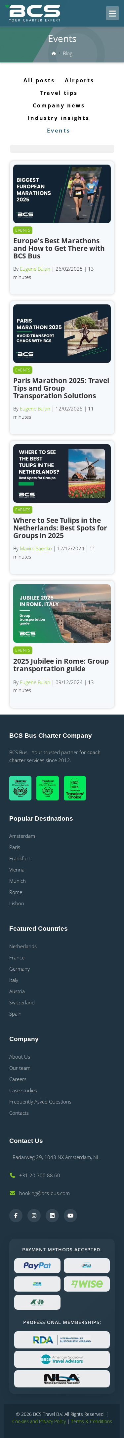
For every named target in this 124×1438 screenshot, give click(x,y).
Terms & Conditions (91, 1421)
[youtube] (70, 1215)
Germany (19, 968)
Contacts (19, 1112)
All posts (39, 80)
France (16, 957)
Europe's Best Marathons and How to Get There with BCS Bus (59, 248)
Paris (14, 847)
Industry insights (59, 118)
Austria (17, 991)
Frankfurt (19, 858)
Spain (15, 1013)
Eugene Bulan (35, 268)
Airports (79, 80)
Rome (15, 892)
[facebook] (15, 1215)
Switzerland (22, 1002)
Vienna (16, 869)
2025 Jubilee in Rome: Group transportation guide (61, 664)
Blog (67, 53)
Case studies (23, 1090)
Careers (17, 1079)
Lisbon (16, 903)
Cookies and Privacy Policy (39, 1421)
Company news (59, 105)
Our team (19, 1068)
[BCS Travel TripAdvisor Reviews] (77, 788)
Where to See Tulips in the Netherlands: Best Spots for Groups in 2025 (60, 528)
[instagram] (34, 1215)
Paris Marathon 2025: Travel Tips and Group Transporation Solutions (61, 388)
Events (58, 130)
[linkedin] (52, 1215)
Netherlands (23, 946)
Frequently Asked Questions (40, 1101)
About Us (19, 1056)
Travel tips (59, 93)
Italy (13, 980)
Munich (17, 880)
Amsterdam (22, 836)
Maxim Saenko (36, 548)
